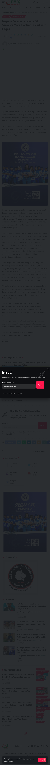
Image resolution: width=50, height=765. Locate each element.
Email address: (8, 383)
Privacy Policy (27, 759)
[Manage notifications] (44, 760)
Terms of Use (8, 761)
